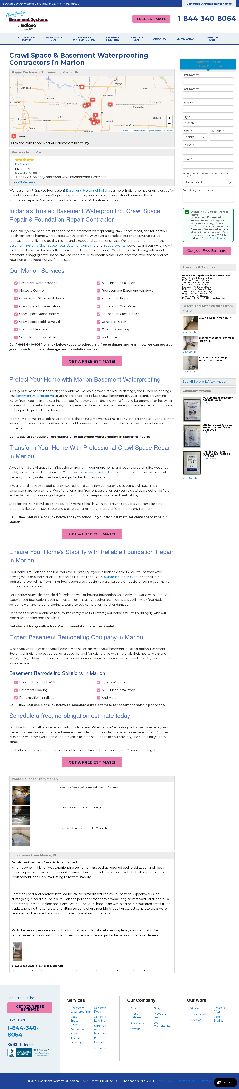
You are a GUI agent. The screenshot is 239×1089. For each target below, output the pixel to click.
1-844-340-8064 (207, 18)
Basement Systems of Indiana (88, 190)
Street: (188, 103)
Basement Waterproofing (84, 38)
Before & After (219, 1009)
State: (187, 131)
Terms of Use (208, 238)
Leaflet (125, 130)
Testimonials (198, 1014)
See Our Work (212, 38)
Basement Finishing (112, 38)
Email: (187, 159)
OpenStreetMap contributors (160, 130)
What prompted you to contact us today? (205, 175)
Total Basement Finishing (77, 245)
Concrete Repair (136, 38)
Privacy (221, 238)
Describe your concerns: (198, 190)
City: (186, 117)
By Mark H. (23, 164)
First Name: (191, 75)
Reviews (195, 1020)
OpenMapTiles (138, 130)
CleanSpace (48, 245)
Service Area (185, 39)
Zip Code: (217, 131)
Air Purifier (101, 1048)
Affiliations (137, 1023)
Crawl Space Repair (53, 38)
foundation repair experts (122, 577)
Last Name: (191, 89)
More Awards (190, 478)
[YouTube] (15, 1044)
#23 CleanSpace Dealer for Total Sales (218, 398)
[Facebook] (20, 1044)
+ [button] (169, 118)
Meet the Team (160, 1015)
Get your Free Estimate (206, 251)
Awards (135, 1029)
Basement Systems (23, 245)
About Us (159, 39)
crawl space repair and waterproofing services (104, 472)
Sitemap (206, 1081)
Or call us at (16, 1020)
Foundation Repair (26, 38)
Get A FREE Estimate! (92, 361)
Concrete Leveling (100, 1018)
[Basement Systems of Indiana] (27, 20)
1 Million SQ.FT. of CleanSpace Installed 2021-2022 (216, 454)
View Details (189, 331)
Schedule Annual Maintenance (209, 3)
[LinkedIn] (26, 1044)
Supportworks (114, 245)
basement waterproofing (35, 396)
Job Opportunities (163, 1024)
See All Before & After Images (205, 381)
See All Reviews (23, 182)
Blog (157, 1008)
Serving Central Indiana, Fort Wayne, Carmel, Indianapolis (41, 3)
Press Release (136, 1015)
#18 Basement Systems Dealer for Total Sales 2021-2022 (217, 427)
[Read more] (212, 402)
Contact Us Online (21, 997)
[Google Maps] (10, 1044)
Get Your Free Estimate (30, 1008)
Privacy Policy (165, 1081)
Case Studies (218, 1018)
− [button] (169, 123)
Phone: (188, 145)
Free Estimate (151, 19)
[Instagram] (31, 1044)
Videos (194, 1008)
